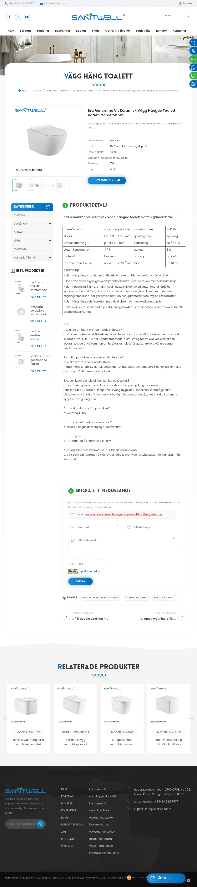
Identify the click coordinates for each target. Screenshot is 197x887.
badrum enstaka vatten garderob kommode (37, 335)
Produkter (68, 839)
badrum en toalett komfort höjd (38, 286)
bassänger (62, 31)
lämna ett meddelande (166, 880)
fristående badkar (101, 839)
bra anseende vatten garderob (101, 598)
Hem (11, 31)
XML (103, 878)
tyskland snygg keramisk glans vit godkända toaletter (75, 742)
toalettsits (143, 31)
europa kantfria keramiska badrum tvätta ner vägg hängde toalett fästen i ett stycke (122, 742)
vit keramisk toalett (136, 598)
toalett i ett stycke (101, 818)
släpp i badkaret (99, 811)
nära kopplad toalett (102, 796)
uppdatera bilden (90, 571)
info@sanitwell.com (55, 3)
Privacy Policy (116, 878)
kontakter (179, 31)
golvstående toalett (102, 832)
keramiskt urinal (99, 825)
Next (191, 718)
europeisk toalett (163, 598)
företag (25, 31)
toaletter (43, 31)
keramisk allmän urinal (104, 853)
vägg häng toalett (101, 846)
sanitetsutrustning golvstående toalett (40, 360)
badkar (81, 31)
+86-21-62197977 (23, 3)
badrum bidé (97, 789)
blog (64, 817)
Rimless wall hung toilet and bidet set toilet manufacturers (28, 742)
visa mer (36, 297)
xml (63, 832)
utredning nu (105, 180)
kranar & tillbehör (117, 31)
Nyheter (161, 31)
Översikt (67, 846)
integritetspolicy (73, 824)
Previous (6, 718)
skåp (95, 31)
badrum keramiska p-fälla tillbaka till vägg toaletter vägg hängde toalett (169, 742)
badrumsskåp (98, 804)
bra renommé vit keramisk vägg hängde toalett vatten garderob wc (124, 514)
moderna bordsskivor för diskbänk (38, 311)
